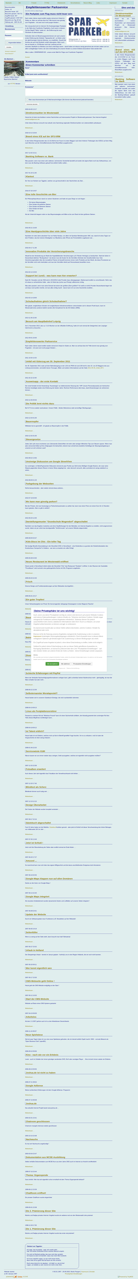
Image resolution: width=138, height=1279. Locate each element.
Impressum (84, 1271)
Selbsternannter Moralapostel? (41, 693)
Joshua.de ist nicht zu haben (40, 1072)
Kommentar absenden (32, 104)
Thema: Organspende (37, 1175)
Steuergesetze (33, 439)
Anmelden (8, 47)
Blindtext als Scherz (36, 787)
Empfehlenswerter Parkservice (41, 341)
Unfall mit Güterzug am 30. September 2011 (48, 361)
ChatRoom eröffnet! (36, 1193)
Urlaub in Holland (35, 950)
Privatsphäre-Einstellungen (73, 1274)
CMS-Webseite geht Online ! (40, 981)
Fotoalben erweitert (36, 769)
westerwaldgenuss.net (32, 119)
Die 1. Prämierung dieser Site (41, 1229)
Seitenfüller (32, 932)
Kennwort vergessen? (10, 51)
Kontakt (92, 1271)
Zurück (27, 57)
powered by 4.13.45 (17, 1276)
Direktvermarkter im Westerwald (42, 113)
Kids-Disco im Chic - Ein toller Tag (43, 541)
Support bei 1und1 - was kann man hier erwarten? (51, 275)
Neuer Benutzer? (9, 53)
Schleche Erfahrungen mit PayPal (43, 673)
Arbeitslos (31, 1017)
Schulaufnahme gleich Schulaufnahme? (46, 301)
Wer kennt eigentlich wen (39, 968)
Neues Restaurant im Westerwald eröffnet (47, 561)
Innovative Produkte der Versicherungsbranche (50, 251)
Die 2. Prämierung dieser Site (41, 1211)
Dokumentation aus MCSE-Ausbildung (45, 1157)
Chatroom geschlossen (38, 1121)
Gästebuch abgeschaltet (38, 823)
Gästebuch (53, 827)
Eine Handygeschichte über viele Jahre (46, 231)
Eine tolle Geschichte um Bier (41, 194)
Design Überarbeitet (36, 805)
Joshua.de (31, 1103)
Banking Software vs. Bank (39, 156)
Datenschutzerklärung (73, 668)
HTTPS (12, 83)
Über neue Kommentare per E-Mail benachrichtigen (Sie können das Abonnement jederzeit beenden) (61, 99)
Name (28, 68)
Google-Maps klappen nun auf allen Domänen (49, 878)
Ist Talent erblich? (35, 731)
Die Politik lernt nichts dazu (40, 403)
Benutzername (10, 29)
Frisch (29, 581)
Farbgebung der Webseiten (40, 483)
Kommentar (29, 87)
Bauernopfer (32, 421)
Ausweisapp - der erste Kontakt (42, 381)
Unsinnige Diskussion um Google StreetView (49, 461)
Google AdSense (34, 1085)
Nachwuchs (32, 1139)
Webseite (28, 80)
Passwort (8, 35)
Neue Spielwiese (34, 1035)
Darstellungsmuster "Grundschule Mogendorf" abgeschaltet (56, 521)
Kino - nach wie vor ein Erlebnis (42, 1055)
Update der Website (36, 914)
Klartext (30, 176)
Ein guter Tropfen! (35, 599)
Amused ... (31, 861)
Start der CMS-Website (37, 999)
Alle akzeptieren (52, 664)
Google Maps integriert (37, 896)
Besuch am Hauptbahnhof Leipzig (43, 321)
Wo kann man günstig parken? (41, 501)
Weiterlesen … (30, 128)
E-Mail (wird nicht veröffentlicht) (36, 74)
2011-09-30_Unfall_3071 (96, 368)
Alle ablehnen (65, 664)
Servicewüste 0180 (35, 751)
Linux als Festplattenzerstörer (41, 711)
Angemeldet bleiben (14, 42)
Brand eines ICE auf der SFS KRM (43, 136)
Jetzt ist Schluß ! (34, 843)
